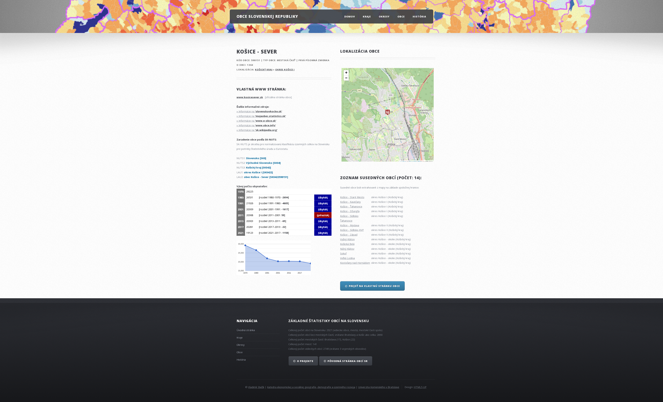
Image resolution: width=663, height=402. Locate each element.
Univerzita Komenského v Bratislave (378, 387)
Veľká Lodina (347, 258)
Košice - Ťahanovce (351, 206)
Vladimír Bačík (256, 387)
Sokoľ (343, 253)
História (419, 16)
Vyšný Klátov (347, 239)
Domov (349, 16)
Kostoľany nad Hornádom (355, 262)
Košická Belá (347, 244)
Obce (401, 16)
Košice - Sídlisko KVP (352, 230)
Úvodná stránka (246, 330)
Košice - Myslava (349, 225)
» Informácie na (259, 111)
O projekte (305, 361)
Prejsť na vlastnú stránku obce (374, 286)
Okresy (384, 16)
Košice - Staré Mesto (352, 197)
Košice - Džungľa (349, 211)
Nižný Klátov (347, 248)
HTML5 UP (420, 387)
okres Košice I (285, 69)
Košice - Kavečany (350, 202)
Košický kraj (263, 69)
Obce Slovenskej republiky (267, 16)
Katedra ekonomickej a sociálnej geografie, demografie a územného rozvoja (311, 387)
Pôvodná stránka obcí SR (348, 361)
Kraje (367, 16)
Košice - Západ (348, 234)
